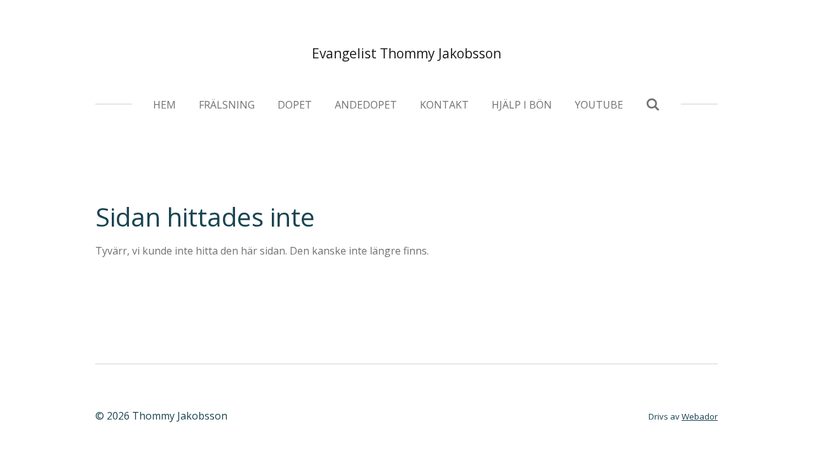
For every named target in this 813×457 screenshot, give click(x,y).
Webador (700, 416)
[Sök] (653, 104)
